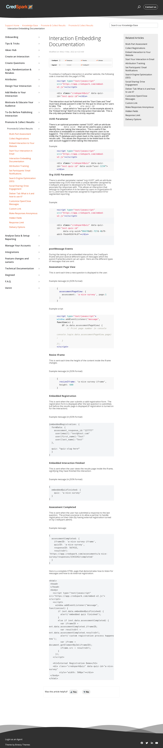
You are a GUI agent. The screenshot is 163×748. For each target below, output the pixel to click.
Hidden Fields (15, 218)
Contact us (150, 7)
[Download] (77, 353)
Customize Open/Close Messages (20, 203)
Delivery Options (17, 227)
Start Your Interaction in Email (20, 152)
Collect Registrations (19, 138)
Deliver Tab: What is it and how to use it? (21, 195)
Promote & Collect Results (53, 25)
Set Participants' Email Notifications (19, 172)
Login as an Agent (13, 739)
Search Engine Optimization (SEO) (22, 180)
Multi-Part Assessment (20, 134)
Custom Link (15, 208)
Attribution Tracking (19, 166)
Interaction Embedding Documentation (20, 160)
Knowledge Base (30, 25)
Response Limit (16, 222)
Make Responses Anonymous (23, 213)
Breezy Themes (22, 744)
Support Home (12, 25)
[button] (138, 7)
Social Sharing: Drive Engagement (19, 187)
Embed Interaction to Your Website (21, 145)
